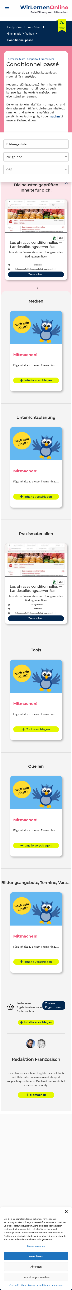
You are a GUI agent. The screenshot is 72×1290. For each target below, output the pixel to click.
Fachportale (14, 27)
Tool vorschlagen (38, 729)
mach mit (55, 116)
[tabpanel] (36, 239)
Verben (29, 33)
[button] (66, 1211)
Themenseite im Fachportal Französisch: (30, 59)
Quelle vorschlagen (38, 845)
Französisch (33, 27)
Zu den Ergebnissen (54, 1005)
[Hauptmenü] (7, 8)
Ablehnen (36, 1266)
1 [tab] (37, 288)
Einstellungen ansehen (36, 1277)
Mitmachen (38, 1095)
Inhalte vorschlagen (38, 380)
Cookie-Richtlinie (17, 1285)
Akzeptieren (36, 1256)
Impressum (57, 1285)
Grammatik (14, 33)
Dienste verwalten (36, 1246)
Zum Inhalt (36, 274)
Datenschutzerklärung (39, 1285)
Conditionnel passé (20, 40)
